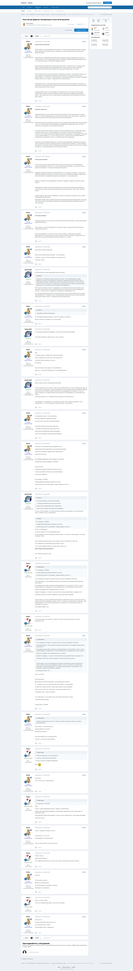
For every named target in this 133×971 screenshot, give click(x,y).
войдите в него (76, 945)
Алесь (31, 23)
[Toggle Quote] (37, 275)
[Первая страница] (23, 36)
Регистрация (107, 2)
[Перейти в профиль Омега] (28, 568)
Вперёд (37, 36)
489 (29, 281)
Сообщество (38, 7)
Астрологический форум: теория (43, 25)
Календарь (29, 10)
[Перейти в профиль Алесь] (24, 24)
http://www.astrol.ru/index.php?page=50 (44, 548)
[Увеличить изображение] (40, 764)
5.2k (29, 575)
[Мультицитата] (36, 101)
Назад (26, 36)
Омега (28, 563)
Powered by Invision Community (66, 968)
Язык (59, 967)
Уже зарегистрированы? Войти (93, 2)
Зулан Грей (28, 269)
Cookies (73, 967)
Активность (45, 7)
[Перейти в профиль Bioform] (103, 34)
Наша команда (37, 10)
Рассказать (71, 24)
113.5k (28, 54)
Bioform (107, 32)
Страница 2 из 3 (47, 36)
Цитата (39, 100)
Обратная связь (66, 967)
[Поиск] (110, 7)
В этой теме (104, 7)
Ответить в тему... (34, 952)
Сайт (23, 7)
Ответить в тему (81, 30)
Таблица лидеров (60, 10)
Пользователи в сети (48, 10)
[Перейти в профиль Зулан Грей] (28, 274)
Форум (23, 10)
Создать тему (68, 30)
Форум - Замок (26, 3)
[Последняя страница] (41, 36)
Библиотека (29, 7)
